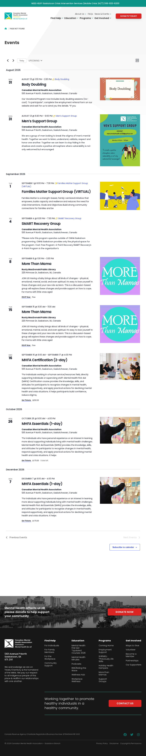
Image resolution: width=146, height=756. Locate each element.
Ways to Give (132, 645)
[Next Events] (13, 60)
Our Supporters (133, 665)
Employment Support (105, 651)
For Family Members (49, 651)
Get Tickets (26, 400)
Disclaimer (114, 743)
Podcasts (76, 664)
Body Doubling (34, 84)
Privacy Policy (102, 743)
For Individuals (51, 645)
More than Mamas (104, 673)
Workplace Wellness (77, 680)
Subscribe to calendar (123, 547)
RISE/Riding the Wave (79, 669)
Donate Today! (128, 16)
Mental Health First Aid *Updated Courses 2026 (79, 649)
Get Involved (102, 18)
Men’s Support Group (39, 121)
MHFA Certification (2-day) (44, 360)
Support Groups (103, 680)
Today (21, 60)
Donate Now (124, 612)
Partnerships (132, 660)
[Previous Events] (7, 60)
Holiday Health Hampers (106, 666)
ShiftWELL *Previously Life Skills (106, 659)
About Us (80, 14)
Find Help (56, 18)
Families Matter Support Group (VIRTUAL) (56, 191)
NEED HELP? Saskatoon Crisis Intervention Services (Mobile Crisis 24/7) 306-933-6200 (75, 3)
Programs (86, 18)
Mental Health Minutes (78, 658)
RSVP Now (26, 297)
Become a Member (131, 655)
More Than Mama (36, 263)
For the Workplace (49, 657)
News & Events (102, 14)
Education (70, 18)
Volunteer (130, 650)
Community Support (50, 664)
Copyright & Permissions (130, 743)
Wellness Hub (78, 675)
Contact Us (125, 703)
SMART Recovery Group (41, 223)
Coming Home (106, 645)
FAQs (90, 14)
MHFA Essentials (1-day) (42, 423)
